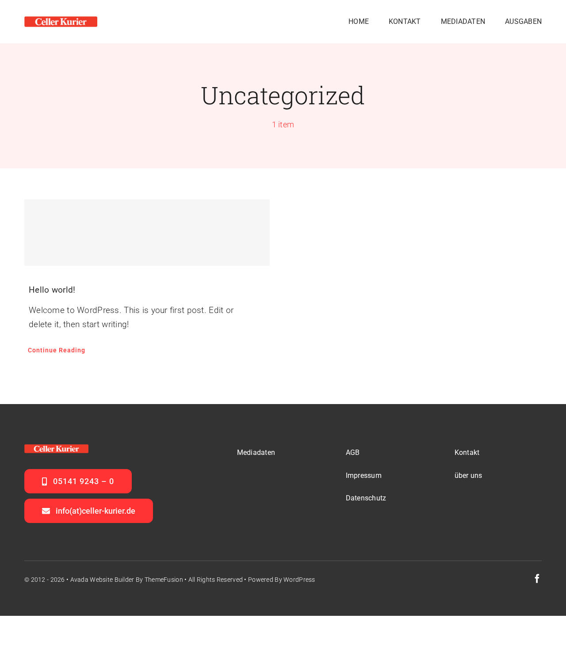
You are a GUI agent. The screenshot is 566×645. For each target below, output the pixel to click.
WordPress (299, 579)
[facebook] (537, 578)
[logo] (60, 20)
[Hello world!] (147, 232)
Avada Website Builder (102, 579)
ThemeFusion (164, 579)
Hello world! (52, 290)
